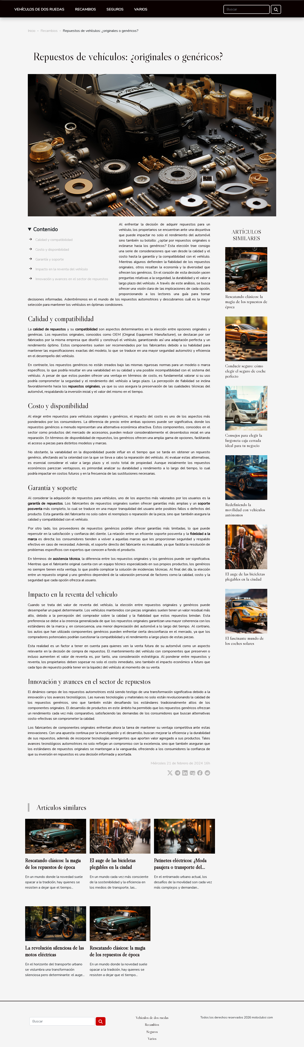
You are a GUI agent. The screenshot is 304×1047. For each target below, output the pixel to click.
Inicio (31, 30)
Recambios (85, 9)
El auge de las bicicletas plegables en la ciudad (245, 576)
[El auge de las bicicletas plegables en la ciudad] (246, 546)
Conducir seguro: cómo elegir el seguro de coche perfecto (245, 371)
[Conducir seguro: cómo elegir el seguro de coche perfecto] (246, 338)
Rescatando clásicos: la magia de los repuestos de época (246, 301)
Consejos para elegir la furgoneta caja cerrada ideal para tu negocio (243, 440)
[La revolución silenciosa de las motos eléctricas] (55, 923)
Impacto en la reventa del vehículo (61, 269)
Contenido (45, 229)
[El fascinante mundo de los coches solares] (246, 610)
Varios (140, 9)
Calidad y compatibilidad (54, 239)
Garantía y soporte (49, 259)
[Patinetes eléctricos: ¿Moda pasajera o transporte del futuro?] (184, 836)
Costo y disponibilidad (52, 249)
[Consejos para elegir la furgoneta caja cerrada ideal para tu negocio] (246, 408)
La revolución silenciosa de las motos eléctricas (54, 951)
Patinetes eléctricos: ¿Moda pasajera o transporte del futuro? (180, 867)
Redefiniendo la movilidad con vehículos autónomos (245, 509)
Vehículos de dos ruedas (39, 9)
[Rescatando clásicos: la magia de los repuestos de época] (246, 269)
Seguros (115, 9)
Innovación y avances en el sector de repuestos (71, 279)
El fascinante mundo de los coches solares (244, 640)
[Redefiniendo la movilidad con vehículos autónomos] (246, 477)
